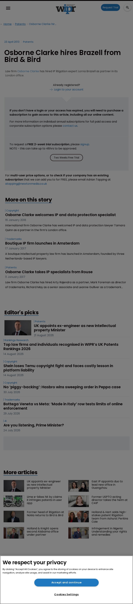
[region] (66, 580)
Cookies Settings (66, 594)
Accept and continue (66, 582)
